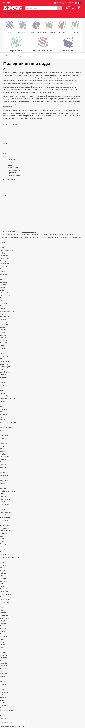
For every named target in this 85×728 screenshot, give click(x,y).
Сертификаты (12, 173)
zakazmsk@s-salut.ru (17, 153)
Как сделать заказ (14, 170)
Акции (10, 15)
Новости (15, 56)
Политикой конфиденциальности (11, 240)
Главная (8, 56)
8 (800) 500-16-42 (65, 2)
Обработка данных (14, 175)
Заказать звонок (9, 137)
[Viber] (79, 2)
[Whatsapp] (76, 2)
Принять (3, 242)
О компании (12, 159)
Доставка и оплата (14, 12)
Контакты (11, 162)
